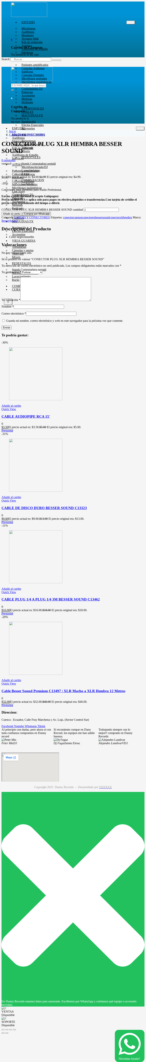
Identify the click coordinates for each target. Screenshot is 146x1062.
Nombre (8, 306)
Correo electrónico (14, 313)
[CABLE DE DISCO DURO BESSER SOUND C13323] (35, 490)
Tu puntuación (11, 272)
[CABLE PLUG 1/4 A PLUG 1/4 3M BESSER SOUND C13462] (35, 582)
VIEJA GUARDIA (24, 240)
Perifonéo (27, 102)
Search (6, 59)
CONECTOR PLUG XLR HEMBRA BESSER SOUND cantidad (42, 209)
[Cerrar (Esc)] (14, 1029)
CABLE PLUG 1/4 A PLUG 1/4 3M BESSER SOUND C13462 (51, 599)
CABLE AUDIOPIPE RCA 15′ (26, 416)
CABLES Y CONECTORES (27, 134)
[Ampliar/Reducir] (3, 1029)
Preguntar (7, 430)
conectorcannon (72, 217)
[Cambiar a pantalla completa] (6, 1029)
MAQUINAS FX (32, 115)
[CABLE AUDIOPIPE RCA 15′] (35, 399)
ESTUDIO (28, 22)
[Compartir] (10, 1029)
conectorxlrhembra (121, 217)
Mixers (16, 257)
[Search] (56, 60)
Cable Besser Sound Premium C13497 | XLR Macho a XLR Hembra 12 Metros (63, 691)
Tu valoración (11, 300)
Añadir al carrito (11, 213)
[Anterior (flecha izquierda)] (3, 1033)
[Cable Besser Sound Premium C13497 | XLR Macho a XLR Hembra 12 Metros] (35, 673)
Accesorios (28, 128)
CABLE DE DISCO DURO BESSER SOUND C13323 (44, 508)
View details (9, 170)
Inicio (12, 131)
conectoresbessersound (96, 217)
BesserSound (9, 220)
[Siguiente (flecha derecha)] (6, 1033)
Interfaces (27, 52)
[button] (11, 39)
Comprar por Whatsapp (36, 213)
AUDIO (17, 164)
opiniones (8, 160)
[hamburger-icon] (130, 22)
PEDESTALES (21, 263)
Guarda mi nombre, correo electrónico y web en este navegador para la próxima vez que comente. (64, 320)
